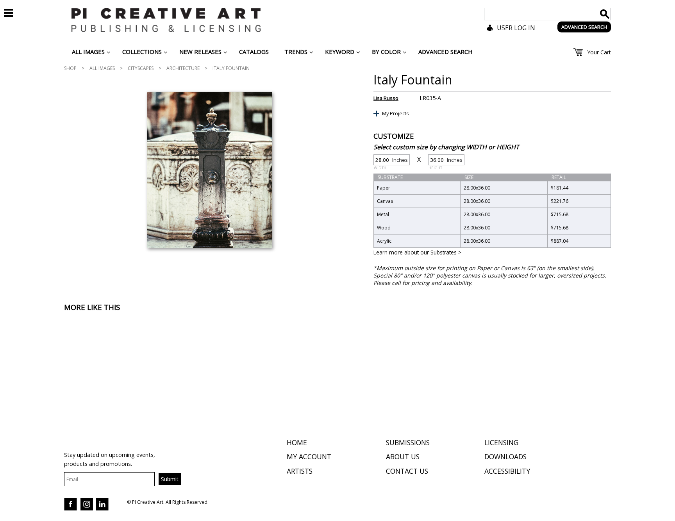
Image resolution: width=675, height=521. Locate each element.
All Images (102, 68)
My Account (309, 456)
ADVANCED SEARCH (584, 26)
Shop (70, 68)
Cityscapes (141, 68)
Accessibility (507, 471)
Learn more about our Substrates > (417, 252)
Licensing (501, 442)
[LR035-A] (209, 170)
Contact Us (407, 471)
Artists (299, 471)
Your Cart (599, 52)
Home (297, 442)
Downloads (505, 456)
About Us (403, 456)
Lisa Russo (385, 98)
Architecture (183, 68)
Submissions (408, 442)
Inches (391, 160)
